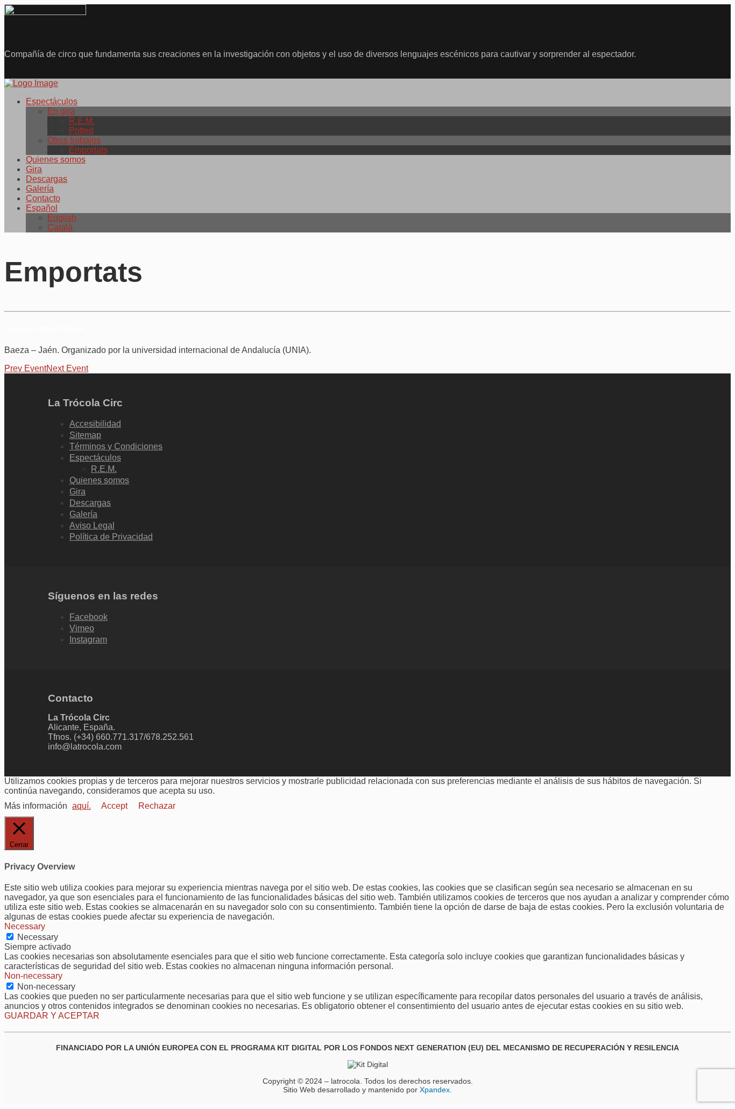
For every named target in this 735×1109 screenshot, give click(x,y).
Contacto (43, 198)
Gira (34, 169)
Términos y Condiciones (115, 446)
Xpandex (435, 1089)
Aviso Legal (92, 525)
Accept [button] (114, 805)
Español (42, 208)
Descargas (46, 178)
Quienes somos (56, 159)
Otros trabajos (74, 140)
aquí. (81, 805)
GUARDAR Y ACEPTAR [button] (52, 1015)
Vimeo (81, 628)
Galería (40, 188)
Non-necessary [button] (33, 975)
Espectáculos (51, 101)
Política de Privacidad (111, 536)
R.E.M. (82, 120)
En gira (61, 111)
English (61, 217)
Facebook (88, 616)
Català (60, 227)
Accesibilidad (95, 423)
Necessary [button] (24, 926)
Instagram (88, 639)
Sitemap (85, 435)
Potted (81, 130)
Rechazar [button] (156, 805)
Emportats (88, 149)
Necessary (37, 937)
